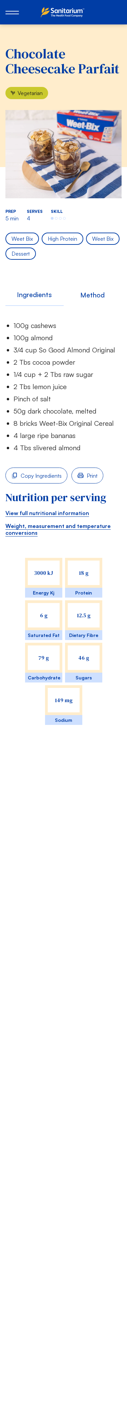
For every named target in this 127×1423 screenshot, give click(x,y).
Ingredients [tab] (34, 294)
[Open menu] (12, 12)
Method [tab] (92, 295)
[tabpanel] (63, 527)
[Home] (64, 12)
